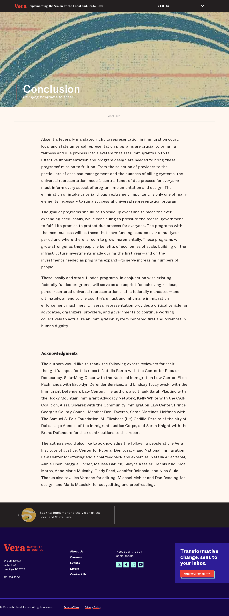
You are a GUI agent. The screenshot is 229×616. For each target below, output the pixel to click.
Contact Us (78, 574)
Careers (76, 557)
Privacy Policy (93, 607)
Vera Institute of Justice (21, 6)
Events (75, 563)
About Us (76, 551)
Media (74, 568)
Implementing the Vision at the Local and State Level (66, 6)
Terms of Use (71, 607)
